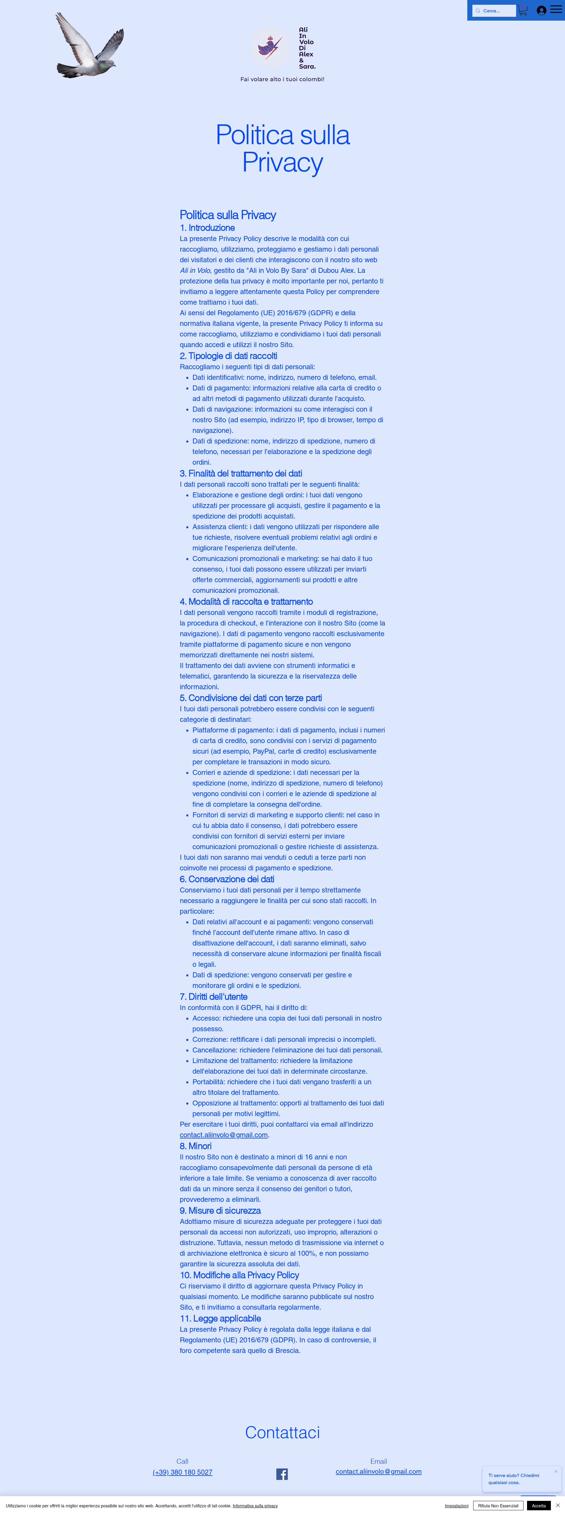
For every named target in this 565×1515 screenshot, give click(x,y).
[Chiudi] (557, 1505)
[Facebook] (282, 1474)
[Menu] (556, 9)
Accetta (539, 1506)
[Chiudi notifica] (556, 1471)
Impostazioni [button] (456, 1506)
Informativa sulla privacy (255, 1506)
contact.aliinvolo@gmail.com (224, 1135)
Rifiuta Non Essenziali (498, 1506)
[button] (523, 9)
